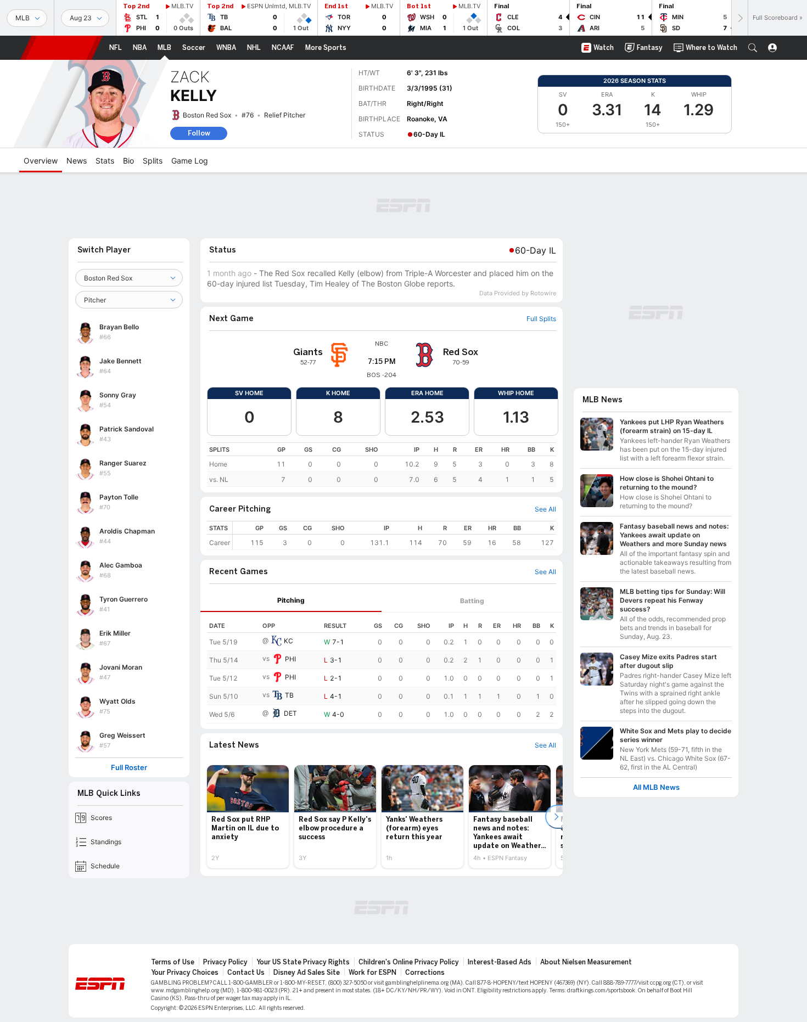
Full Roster (129, 767)
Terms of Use (172, 962)
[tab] (291, 600)
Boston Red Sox (207, 115)
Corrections (425, 972)
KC (288, 641)
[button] (752, 47)
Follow (199, 133)
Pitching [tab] (291, 600)
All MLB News (656, 787)
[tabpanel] (381, 668)
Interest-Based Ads (499, 962)
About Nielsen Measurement (586, 962)
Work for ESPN (372, 972)
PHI (290, 659)
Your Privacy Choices (184, 972)
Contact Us (246, 972)
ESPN (61, 48)
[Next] (739, 18)
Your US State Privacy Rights (303, 962)
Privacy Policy (225, 962)
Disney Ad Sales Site (306, 972)
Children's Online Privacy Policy (408, 962)
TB (289, 695)
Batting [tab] (472, 601)
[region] (381, 464)
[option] (248, 816)
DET (290, 713)
